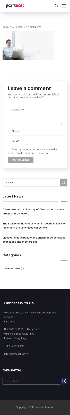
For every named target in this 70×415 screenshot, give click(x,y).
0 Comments (33, 27)
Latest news (12, 268)
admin (19, 27)
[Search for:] (35, 182)
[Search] (64, 381)
